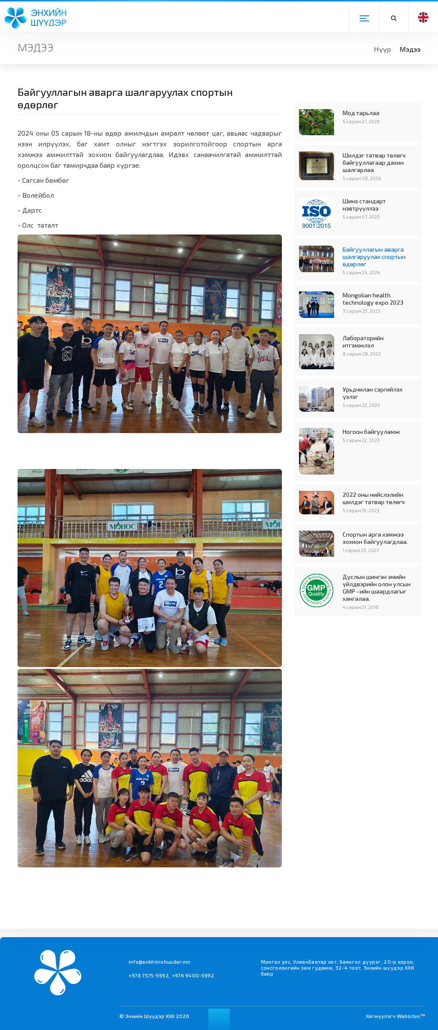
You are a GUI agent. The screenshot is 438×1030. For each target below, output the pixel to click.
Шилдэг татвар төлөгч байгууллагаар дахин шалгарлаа (374, 162)
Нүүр (382, 49)
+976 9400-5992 (193, 975)
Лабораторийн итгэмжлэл (363, 341)
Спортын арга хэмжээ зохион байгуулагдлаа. (375, 538)
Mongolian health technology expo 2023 (373, 298)
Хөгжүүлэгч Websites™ (395, 1016)
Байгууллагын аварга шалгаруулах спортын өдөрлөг (374, 256)
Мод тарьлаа (361, 112)
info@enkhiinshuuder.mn (160, 962)
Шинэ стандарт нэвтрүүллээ (364, 204)
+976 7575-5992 (149, 975)
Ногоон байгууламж (371, 431)
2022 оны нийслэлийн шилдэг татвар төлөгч (374, 498)
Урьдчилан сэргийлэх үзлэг (372, 393)
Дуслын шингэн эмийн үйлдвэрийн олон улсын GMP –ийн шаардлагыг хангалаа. (377, 587)
